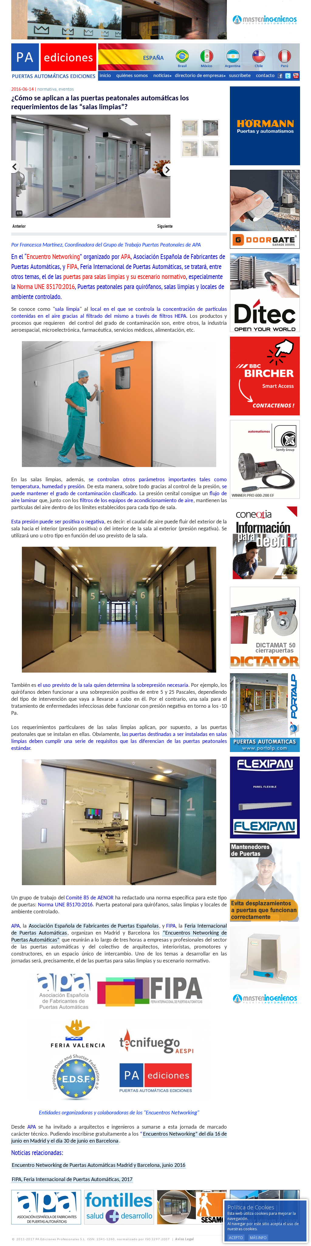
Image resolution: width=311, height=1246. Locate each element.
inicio (105, 75)
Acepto (236, 1237)
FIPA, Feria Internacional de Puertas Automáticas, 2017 (72, 1180)
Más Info (258, 1237)
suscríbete (240, 75)
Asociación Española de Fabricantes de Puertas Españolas (94, 926)
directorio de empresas (199, 75)
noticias (161, 75)
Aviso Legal (184, 1239)
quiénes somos (132, 75)
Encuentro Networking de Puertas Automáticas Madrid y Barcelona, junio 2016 (98, 1165)
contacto (265, 75)
